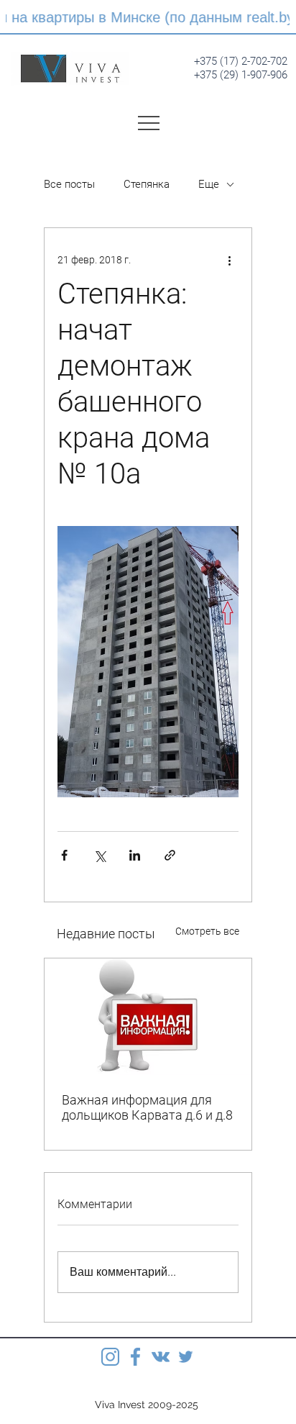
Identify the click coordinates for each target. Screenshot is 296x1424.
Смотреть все (207, 931)
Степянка (147, 184)
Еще (208, 184)
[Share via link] (170, 855)
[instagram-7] (110, 1357)
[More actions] (230, 259)
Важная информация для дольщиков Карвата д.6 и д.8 (147, 1107)
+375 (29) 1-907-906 (240, 74)
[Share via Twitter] (99, 855)
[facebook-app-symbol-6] (135, 1357)
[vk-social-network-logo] (161, 1357)
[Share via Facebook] (64, 855)
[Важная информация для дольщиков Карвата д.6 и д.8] (148, 1016)
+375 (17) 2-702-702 (240, 61)
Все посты (69, 184)
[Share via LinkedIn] (135, 855)
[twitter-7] (186, 1357)
